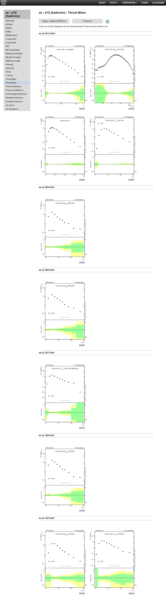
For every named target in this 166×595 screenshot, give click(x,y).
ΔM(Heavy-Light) (13, 61)
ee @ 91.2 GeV (47, 33)
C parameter (11, 39)
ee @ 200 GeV (46, 270)
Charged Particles (13, 101)
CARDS (144, 3)
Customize (87, 21)
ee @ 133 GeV (46, 518)
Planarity (9, 65)
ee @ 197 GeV (46, 352)
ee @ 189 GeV (46, 435)
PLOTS (113, 3)
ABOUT (102, 3)
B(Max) (9, 28)
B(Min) (8, 32)
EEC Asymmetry (13, 50)
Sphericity (10, 68)
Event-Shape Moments (15, 94)
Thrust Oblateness (13, 86)
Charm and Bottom (14, 90)
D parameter (11, 43)
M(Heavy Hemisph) (14, 54)
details (82, 109)
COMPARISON (128, 3)
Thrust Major (11, 79)
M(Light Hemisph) (13, 57)
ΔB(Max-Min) (11, 35)
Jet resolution (11, 109)
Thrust (8, 72)
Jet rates (9, 105)
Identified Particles (14, 98)
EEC (8, 46)
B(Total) (9, 24)
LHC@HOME (158, 3)
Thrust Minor (11, 83)
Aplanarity (10, 21)
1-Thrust (9, 75)
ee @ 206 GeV (46, 187)
